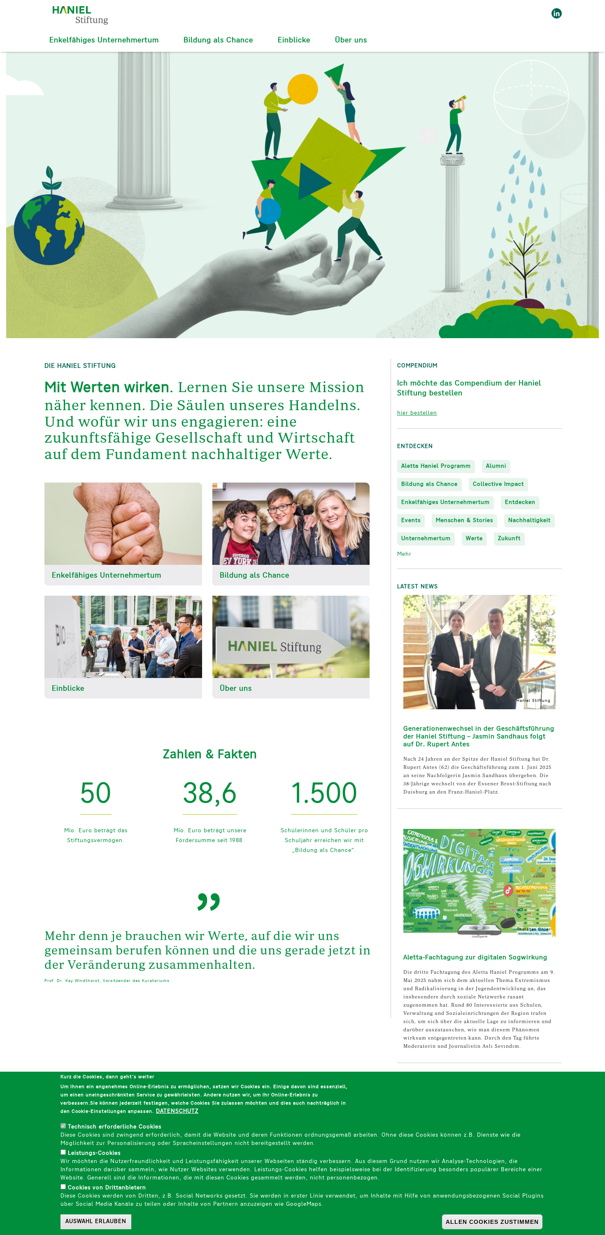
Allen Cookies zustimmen (492, 1222)
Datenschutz (177, 1111)
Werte (474, 539)
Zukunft (509, 539)
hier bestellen (417, 413)
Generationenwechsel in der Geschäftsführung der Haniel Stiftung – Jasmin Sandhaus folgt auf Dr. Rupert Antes (478, 737)
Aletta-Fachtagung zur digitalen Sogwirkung (475, 957)
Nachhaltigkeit (529, 521)
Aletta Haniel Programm (436, 466)
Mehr (404, 554)
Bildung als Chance (218, 40)
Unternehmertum (426, 539)
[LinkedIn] (554, 13)
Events (411, 521)
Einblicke (294, 40)
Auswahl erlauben (95, 1222)
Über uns (351, 40)
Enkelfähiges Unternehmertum (104, 40)
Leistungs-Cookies (94, 1153)
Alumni (496, 466)
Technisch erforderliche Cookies (114, 1127)
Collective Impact (498, 484)
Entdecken (520, 502)
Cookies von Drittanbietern (107, 1188)
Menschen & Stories (464, 521)
